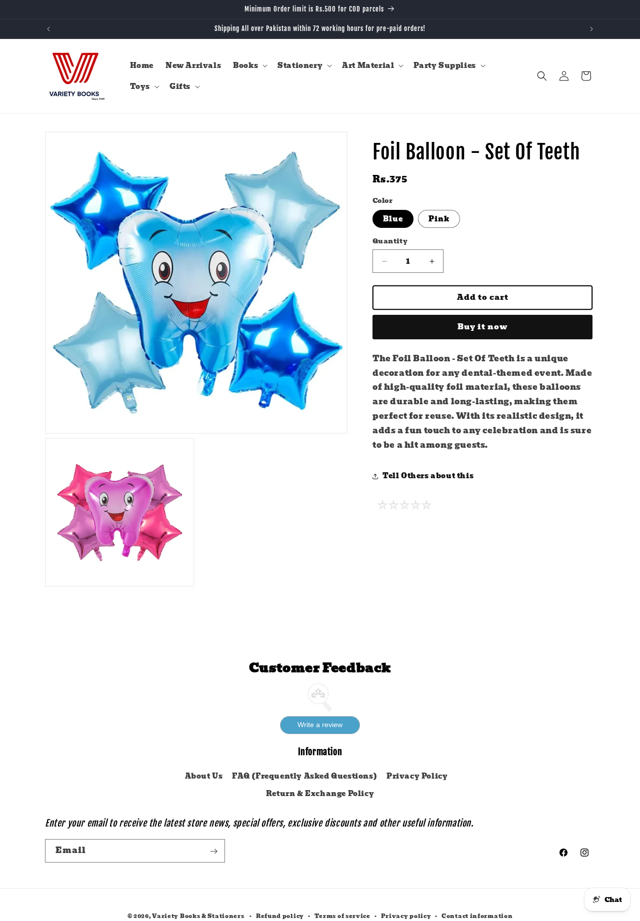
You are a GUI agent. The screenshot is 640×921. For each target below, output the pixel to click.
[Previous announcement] (49, 28)
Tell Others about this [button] (428, 475)
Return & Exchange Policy (320, 793)
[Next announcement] (591, 28)
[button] (249, 65)
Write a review (320, 725)
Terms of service (342, 916)
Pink (439, 219)
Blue (393, 219)
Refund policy (280, 916)
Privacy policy (406, 916)
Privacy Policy (417, 776)
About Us (204, 776)
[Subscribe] (213, 851)
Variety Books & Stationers (198, 916)
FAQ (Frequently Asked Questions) (304, 776)
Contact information (477, 916)
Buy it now (483, 327)
